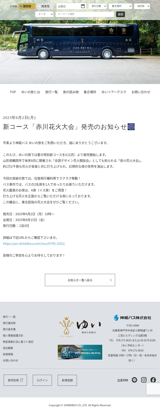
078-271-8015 (124, 340)
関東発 (45, 6)
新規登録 (67, 380)
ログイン (42, 380)
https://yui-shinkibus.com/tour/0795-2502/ (34, 243)
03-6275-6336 (148, 340)
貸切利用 (13, 380)
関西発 (27, 6)
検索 (120, 14)
